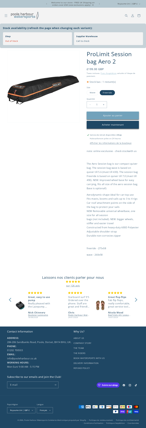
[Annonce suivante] (99, 4)
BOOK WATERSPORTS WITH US (89, 358)
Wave (94, 93)
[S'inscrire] (55, 385)
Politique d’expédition (115, 423)
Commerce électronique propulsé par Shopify (67, 420)
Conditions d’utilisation (94, 423)
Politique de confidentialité (127, 420)
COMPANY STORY (82, 343)
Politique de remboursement (101, 420)
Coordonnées (133, 423)
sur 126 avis (73, 285)
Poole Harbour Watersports (35, 420)
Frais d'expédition (108, 73)
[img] (73, 282)
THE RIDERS (80, 353)
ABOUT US (79, 338)
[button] (6, 16)
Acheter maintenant (113, 124)
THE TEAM (79, 348)
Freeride (107, 92)
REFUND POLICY (82, 368)
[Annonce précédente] (46, 4)
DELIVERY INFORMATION (86, 363)
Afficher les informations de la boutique (110, 143)
